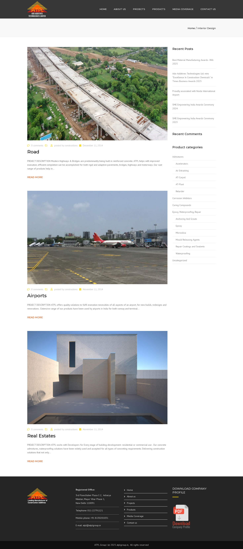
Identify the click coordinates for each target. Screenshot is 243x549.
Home (103, 9)
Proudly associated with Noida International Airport (193, 93)
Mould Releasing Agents (188, 239)
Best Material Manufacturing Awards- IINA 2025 (192, 62)
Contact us (208, 9)
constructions (71, 145)
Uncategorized (179, 260)
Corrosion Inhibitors (182, 198)
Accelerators (182, 163)
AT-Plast (180, 184)
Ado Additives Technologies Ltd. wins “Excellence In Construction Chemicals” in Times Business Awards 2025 (192, 77)
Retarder (180, 191)
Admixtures (177, 156)
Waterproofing (183, 253)
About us (120, 9)
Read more (35, 177)
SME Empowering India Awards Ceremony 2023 (193, 120)
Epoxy (179, 225)
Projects (139, 9)
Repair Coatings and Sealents (190, 246)
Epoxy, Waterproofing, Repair (186, 211)
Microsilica (181, 232)
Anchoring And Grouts (186, 218)
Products (158, 9)
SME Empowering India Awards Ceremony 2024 (193, 106)
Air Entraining (182, 170)
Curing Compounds (181, 205)
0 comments (37, 145)
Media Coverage (182, 9)
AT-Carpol (181, 177)
